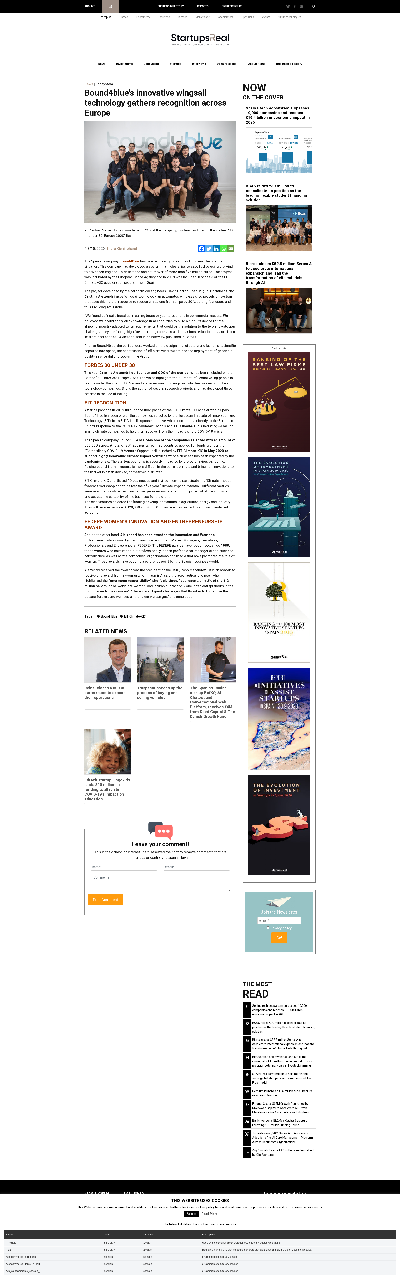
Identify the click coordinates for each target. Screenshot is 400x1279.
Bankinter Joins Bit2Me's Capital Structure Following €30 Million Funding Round (280, 1123)
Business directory (171, 6)
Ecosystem (151, 63)
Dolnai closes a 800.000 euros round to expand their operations (106, 692)
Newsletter (110, 6)
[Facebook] (201, 248)
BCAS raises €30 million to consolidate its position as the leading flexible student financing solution (276, 192)
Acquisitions (256, 63)
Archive (89, 6)
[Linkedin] (216, 248)
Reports (203, 6)
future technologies (290, 17)
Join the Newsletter (279, 912)
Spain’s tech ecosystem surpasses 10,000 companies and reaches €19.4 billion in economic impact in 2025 (278, 115)
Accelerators (225, 17)
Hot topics (105, 17)
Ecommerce (143, 17)
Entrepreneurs (232, 6)
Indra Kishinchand (122, 248)
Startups (175, 63)
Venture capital (227, 63)
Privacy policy (281, 928)
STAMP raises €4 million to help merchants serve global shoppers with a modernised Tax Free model (281, 1078)
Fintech (124, 17)
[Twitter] (208, 248)
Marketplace (203, 17)
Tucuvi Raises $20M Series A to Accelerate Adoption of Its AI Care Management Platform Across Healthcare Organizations (282, 1138)
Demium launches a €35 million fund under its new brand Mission (282, 1093)
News (101, 63)
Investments (124, 63)
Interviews (199, 63)
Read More (209, 1214)
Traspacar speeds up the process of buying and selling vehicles (159, 692)
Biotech (182, 17)
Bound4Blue (129, 261)
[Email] (230, 248)
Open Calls (247, 17)
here (218, 1207)
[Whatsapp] (223, 248)
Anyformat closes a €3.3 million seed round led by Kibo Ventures (283, 1152)
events (266, 17)
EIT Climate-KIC (135, 616)
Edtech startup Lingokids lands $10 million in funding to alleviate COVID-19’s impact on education (107, 789)
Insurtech (164, 17)
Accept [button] (191, 1213)
